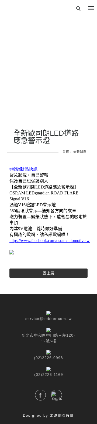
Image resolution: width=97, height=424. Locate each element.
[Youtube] (56, 395)
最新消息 (79, 152)
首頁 (66, 152)
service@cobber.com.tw (48, 318)
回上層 (48, 273)
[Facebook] (40, 395)
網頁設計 (66, 415)
